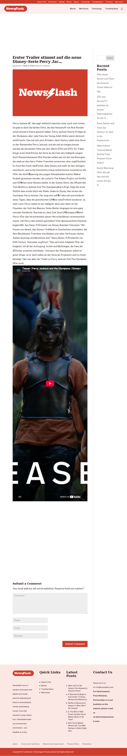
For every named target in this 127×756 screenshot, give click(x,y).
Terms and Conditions (30, 744)
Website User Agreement (53, 744)
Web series (119, 2)
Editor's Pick (46, 682)
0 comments (45, 66)
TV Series (109, 2)
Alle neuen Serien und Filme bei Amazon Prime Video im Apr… (105, 83)
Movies (69, 2)
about (15, 744)
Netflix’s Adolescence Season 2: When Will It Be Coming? (77, 705)
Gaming (61, 2)
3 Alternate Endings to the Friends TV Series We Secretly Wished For (77, 697)
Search (110, 58)
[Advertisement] (63, 31)
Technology (85, 2)
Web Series (83, 9)
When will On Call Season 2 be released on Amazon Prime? (77, 688)
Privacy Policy (73, 744)
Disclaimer (87, 744)
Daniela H (19, 66)
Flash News (52, 2)
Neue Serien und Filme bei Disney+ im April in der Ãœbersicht (105, 132)
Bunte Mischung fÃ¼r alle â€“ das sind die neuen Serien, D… (105, 176)
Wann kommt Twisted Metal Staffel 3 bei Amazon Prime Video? (104, 154)
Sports (76, 2)
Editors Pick (41, 2)
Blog (37, 66)
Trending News (97, 2)
